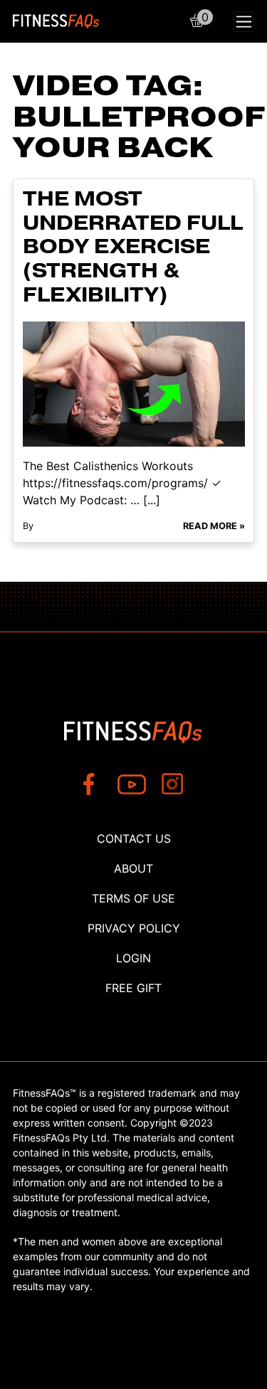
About (133, 868)
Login (133, 958)
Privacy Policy (134, 928)
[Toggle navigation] (244, 21)
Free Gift (133, 988)
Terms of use (133, 898)
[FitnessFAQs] (56, 21)
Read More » (214, 526)
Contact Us (134, 838)
